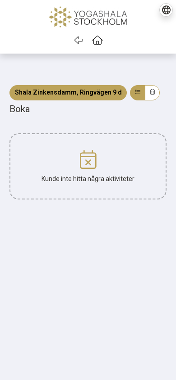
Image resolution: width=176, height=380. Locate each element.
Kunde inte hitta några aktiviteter (88, 178)
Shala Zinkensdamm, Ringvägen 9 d (68, 92)
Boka (19, 109)
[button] (98, 40)
